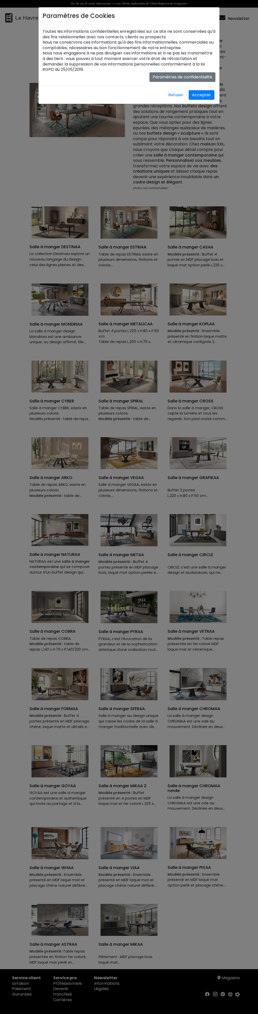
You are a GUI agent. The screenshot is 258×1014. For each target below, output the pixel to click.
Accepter (201, 95)
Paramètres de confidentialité (182, 77)
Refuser (175, 95)
